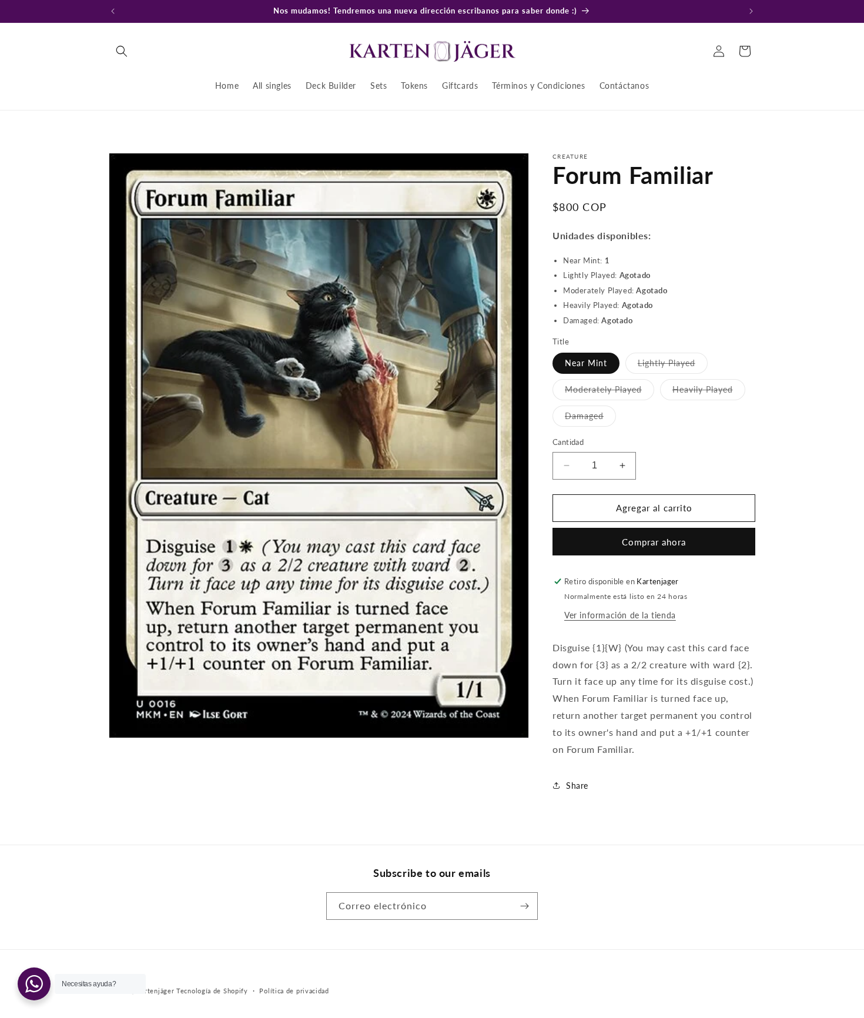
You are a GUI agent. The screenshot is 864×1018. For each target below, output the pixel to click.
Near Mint (586, 363)
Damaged (590, 418)
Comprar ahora (654, 542)
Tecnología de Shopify (212, 990)
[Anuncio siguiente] (751, 11)
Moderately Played (609, 392)
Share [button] (577, 786)
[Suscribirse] (524, 906)
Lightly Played (673, 365)
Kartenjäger (156, 990)
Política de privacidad (294, 990)
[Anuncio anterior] (113, 11)
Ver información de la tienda (620, 615)
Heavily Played (708, 392)
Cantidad (568, 442)
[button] (122, 51)
